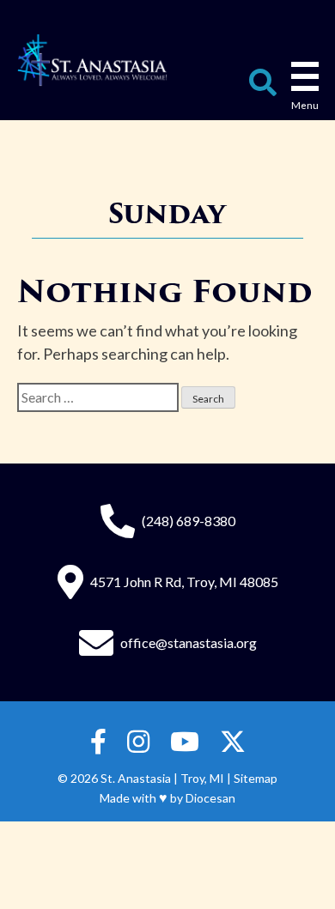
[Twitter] (233, 742)
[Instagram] (138, 742)
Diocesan (210, 798)
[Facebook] (98, 742)
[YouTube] (184, 742)
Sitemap (255, 778)
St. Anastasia (135, 778)
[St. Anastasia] (92, 60)
